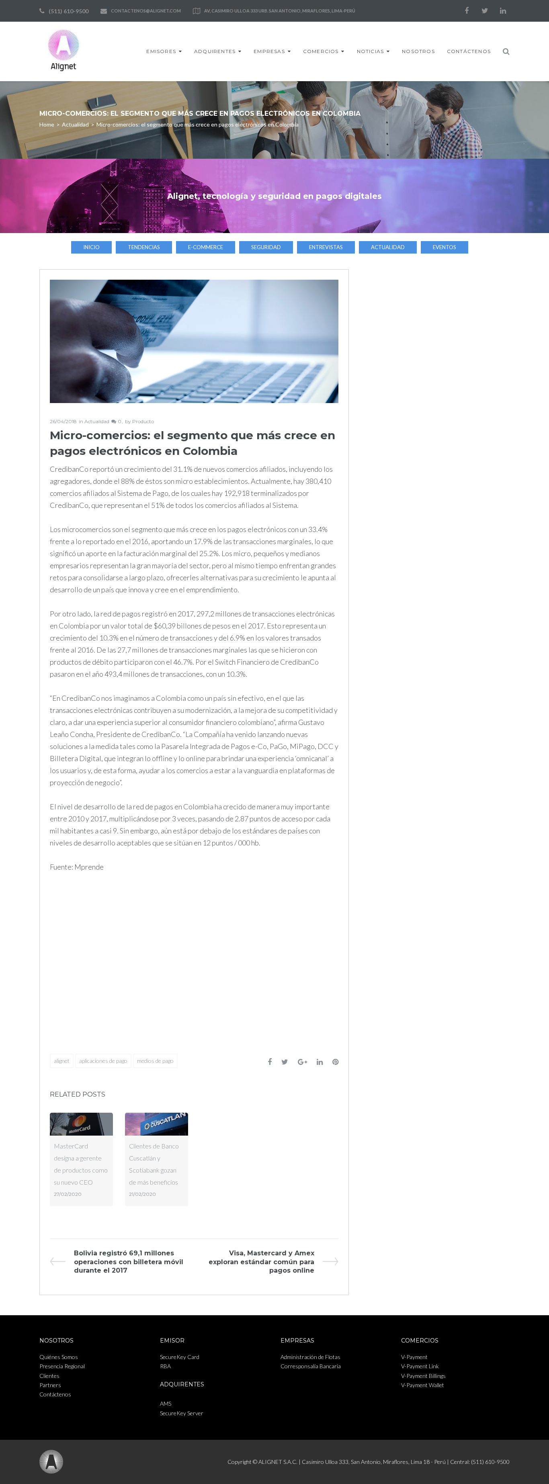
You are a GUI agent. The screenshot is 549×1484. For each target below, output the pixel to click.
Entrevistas (326, 247)
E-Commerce (205, 247)
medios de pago (155, 1060)
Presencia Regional (62, 1366)
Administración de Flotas (310, 1356)
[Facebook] (466, 11)
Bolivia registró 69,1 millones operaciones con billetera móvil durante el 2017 (128, 1261)
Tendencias (144, 247)
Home (46, 124)
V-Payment (414, 1356)
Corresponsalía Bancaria (311, 1366)
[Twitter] (485, 11)
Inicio (91, 247)
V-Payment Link (420, 1366)
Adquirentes (215, 51)
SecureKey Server (181, 1413)
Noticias (370, 51)
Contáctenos (469, 51)
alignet (62, 1060)
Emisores (161, 51)
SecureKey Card (179, 1356)
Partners (50, 1385)
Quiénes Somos (58, 1356)
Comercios (321, 51)
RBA (165, 1366)
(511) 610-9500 (68, 11)
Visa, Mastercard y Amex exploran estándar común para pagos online (261, 1261)
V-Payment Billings (423, 1375)
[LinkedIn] (503, 11)
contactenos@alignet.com (146, 10)
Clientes (49, 1375)
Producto (143, 421)
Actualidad (75, 124)
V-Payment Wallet (422, 1385)
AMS (165, 1403)
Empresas (269, 51)
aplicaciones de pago (103, 1060)
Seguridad (266, 247)
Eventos (444, 247)
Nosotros (418, 51)
